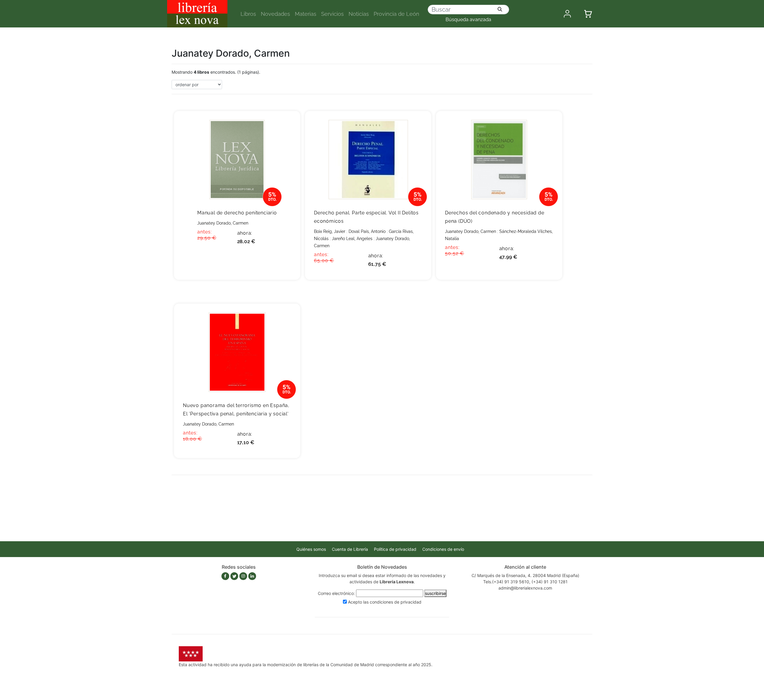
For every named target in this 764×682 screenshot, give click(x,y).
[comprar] (286, 125)
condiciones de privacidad (395, 601)
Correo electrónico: (336, 593)
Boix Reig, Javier (329, 231)
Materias (305, 14)
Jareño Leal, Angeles (352, 238)
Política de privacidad (395, 549)
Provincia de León (396, 14)
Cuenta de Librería (350, 549)
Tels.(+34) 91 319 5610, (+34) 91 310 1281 (525, 581)
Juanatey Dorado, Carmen (222, 223)
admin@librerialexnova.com (525, 587)
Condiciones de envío (443, 549)
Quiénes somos (311, 549)
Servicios (332, 14)
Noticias (359, 14)
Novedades (275, 14)
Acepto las (384, 601)
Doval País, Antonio (367, 231)
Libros (248, 14)
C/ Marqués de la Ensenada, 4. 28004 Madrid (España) (525, 575)
